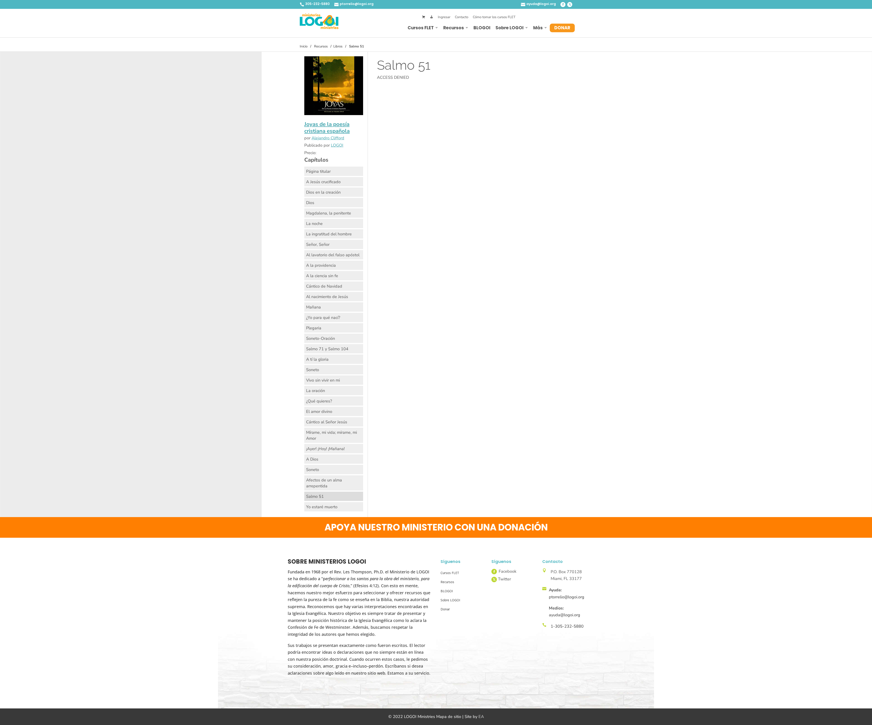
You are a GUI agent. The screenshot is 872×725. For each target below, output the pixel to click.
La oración (315, 390)
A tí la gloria (317, 359)
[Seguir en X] (569, 4)
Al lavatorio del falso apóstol (332, 255)
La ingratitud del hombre (329, 234)
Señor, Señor (317, 244)
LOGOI (337, 145)
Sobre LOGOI (509, 28)
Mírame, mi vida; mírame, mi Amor (331, 435)
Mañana (313, 307)
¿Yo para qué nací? (323, 317)
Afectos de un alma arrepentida (324, 483)
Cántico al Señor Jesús (326, 422)
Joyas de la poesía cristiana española (327, 128)
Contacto (461, 17)
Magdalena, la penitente (328, 213)
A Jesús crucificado (323, 182)
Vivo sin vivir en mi (323, 380)
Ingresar (444, 17)
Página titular (318, 171)
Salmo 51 (315, 496)
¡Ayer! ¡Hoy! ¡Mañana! (325, 448)
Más (538, 28)
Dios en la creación (323, 192)
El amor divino (319, 411)
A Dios (312, 459)
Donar (562, 28)
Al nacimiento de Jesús (327, 296)
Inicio (303, 46)
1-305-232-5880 (567, 626)
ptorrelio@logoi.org (357, 4)
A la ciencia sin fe (322, 276)
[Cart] (424, 17)
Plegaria (313, 328)
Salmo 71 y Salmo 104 (327, 349)
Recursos (453, 28)
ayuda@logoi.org (541, 4)
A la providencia (321, 265)
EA (481, 716)
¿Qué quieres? (319, 401)
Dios (310, 202)
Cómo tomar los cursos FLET (494, 17)
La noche (314, 223)
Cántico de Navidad (324, 286)
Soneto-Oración (320, 338)
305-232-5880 (317, 4)
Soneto (312, 369)
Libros (337, 46)
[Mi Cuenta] (432, 17)
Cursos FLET (421, 28)
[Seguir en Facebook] (562, 4)
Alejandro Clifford (328, 138)
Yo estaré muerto (321, 507)
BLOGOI (481, 28)
